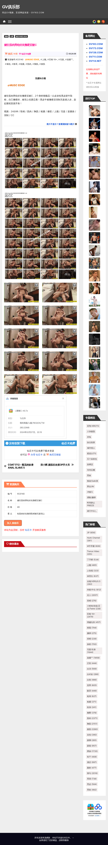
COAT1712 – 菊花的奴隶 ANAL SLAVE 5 (20, 466)
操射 (92, 644)
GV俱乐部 (11, 6)
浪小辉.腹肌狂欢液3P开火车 (55, 464)
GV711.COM (95, 56)
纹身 (91, 707)
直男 (92, 685)
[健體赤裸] (94, 300)
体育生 (93, 576)
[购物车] (98, 21)
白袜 (92, 679)
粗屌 (91, 696)
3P (91, 532)
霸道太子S (91, 453)
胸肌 (36, 64)
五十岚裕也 (92, 459)
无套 (62, 59)
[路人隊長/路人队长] (94, 351)
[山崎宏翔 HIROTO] (94, 110)
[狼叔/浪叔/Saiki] (94, 148)
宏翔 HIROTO (93, 426)
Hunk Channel (93, 539)
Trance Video (93, 552)
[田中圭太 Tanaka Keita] (94, 288)
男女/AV (90, 486)
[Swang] (94, 136)
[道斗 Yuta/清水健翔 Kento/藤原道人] (94, 275)
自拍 (92, 734)
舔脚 (92, 740)
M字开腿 (93, 546)
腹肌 (43, 64)
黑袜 (89, 475)
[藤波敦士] (94, 389)
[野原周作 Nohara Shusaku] (94, 377)
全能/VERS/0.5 (93, 582)
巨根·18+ (53, 59)
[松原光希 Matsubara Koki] (94, 174)
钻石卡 (28, 529)
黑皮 (92, 784)
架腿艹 (70, 59)
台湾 (11, 36)
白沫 (92, 668)
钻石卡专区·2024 (21, 36)
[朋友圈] (94, 21)
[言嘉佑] (94, 186)
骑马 (92, 773)
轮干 (92, 756)
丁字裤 (93, 559)
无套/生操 (91, 650)
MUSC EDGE (33, 59)
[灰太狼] (94, 402)
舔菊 (92, 745)
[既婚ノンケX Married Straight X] (94, 224)
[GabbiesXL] (94, 313)
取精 (6, 36)
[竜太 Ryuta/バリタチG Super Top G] (94, 199)
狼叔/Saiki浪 (92, 481)
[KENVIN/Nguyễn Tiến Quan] (94, 123)
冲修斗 (90, 492)
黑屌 (92, 778)
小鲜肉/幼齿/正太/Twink (94, 607)
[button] (103, 21)
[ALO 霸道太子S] (94, 250)
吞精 (91, 600)
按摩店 (90, 464)
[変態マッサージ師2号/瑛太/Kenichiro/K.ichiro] (94, 212)
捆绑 (91, 633)
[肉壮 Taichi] (94, 364)
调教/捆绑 (91, 497)
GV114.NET (95, 61)
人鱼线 (93, 570)
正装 (92, 663)
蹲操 (92, 751)
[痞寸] (94, 237)
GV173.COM (96, 48)
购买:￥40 (12, 53)
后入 (92, 595)
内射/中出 (94, 589)
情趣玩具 (94, 622)
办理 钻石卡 (37, 454)
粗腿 (22, 64)
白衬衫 (93, 674)
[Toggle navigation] (9, 21)
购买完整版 (55, 454)
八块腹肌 (91, 431)
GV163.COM (96, 44)
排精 (92, 638)
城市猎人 (91, 448)
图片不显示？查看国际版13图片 (61, 124)
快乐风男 (91, 442)
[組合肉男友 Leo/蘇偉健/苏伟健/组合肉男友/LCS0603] (94, 161)
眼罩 (15, 64)
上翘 (44, 59)
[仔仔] (94, 339)
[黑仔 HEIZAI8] (94, 262)
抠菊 (92, 627)
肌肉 (29, 64)
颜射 (91, 767)
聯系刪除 (65, 840)
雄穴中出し (92, 511)
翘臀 (92, 712)
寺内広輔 (91, 470)
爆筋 (9, 64)
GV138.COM (96, 52)
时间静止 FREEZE (91, 504)
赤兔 (89, 437)
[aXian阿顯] (94, 326)
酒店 (92, 762)
